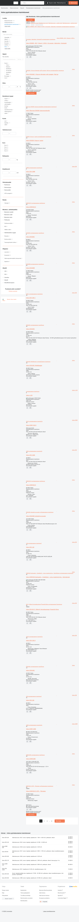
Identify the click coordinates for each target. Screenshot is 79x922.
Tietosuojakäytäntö (25, 892)
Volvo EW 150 (5, 873)
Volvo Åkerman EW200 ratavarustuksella (38, 110)
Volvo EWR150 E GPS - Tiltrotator (36, 791)
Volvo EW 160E (30, 455)
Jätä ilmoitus (31, 93)
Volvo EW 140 (30, 547)
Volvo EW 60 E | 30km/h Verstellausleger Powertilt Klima (42, 609)
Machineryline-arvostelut (26, 898)
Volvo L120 (29, 395)
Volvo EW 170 (5, 860)
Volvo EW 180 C (30, 298)
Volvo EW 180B (30, 171)
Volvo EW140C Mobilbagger (34, 365)
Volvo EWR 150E (31, 729)
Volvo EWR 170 (4, 864)
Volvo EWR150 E (31, 207)
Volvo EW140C (30, 670)
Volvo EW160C (30, 329)
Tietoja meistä (5, 890)
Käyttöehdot (23, 890)
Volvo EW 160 (30, 700)
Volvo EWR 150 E (31, 425)
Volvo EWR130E (31, 759)
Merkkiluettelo (24, 900)
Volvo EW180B (30, 268)
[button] (27, 57)
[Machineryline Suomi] (6, 2)
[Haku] (22, 3)
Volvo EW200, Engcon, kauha (34, 140)
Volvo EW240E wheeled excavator (36, 516)
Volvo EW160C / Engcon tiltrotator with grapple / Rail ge (42, 74)
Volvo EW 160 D (30, 640)
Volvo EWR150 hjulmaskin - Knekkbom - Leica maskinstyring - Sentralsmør (48, 577)
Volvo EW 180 (5, 856)
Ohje (3, 892)
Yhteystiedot (5, 895)
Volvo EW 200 (5, 878)
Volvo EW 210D (4, 869)
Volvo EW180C (30, 237)
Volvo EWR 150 (4, 847)
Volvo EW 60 (5, 851)
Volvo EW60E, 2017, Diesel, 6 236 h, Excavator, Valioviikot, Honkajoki (46, 43)
